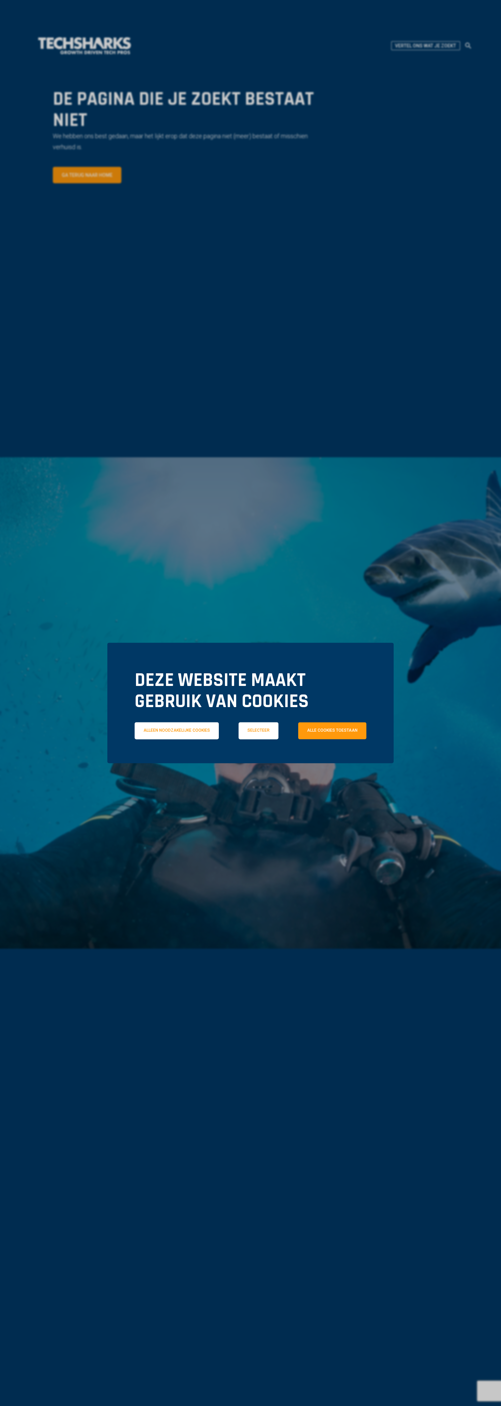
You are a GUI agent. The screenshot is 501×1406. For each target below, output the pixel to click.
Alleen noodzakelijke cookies (176, 730)
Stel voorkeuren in (250, 779)
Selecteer (258, 730)
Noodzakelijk (171, 760)
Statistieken (260, 760)
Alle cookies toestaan (332, 730)
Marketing (346, 760)
